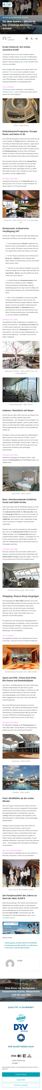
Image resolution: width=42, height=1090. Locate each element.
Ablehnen (21, 1080)
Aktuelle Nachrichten (12, 17)
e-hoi (9, 37)
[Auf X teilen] (32, 39)
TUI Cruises (12, 72)
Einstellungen (21, 1085)
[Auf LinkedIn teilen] (36, 39)
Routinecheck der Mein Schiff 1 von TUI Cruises (21, 945)
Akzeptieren (21, 1074)
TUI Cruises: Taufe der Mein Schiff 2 (17, 948)
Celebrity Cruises (8, 92)
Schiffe (25, 17)
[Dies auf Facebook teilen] (27, 39)
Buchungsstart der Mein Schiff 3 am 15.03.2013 (21, 943)
